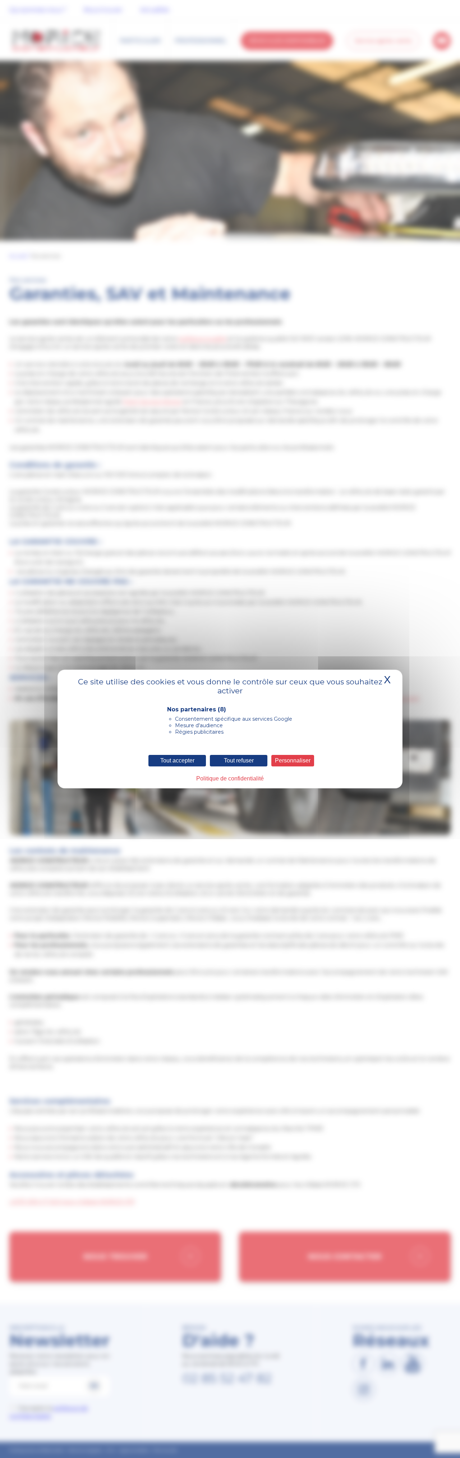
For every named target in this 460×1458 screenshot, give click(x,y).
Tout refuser (239, 760)
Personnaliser (292, 760)
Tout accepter (177, 760)
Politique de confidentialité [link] (230, 778)
